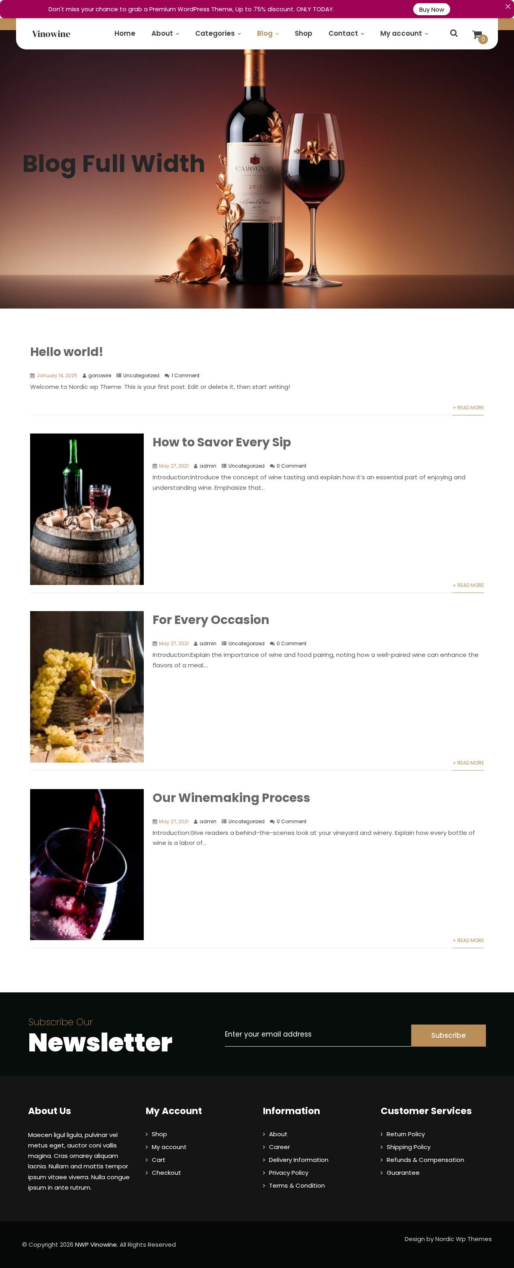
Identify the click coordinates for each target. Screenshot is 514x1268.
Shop (303, 33)
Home (124, 33)
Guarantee (403, 1172)
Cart (158, 1160)
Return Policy (406, 1134)
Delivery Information (298, 1160)
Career (279, 1147)
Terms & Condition (297, 1185)
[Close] (508, 6)
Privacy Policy (288, 1172)
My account (401, 33)
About (162, 33)
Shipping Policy (408, 1147)
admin (208, 465)
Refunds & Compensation (425, 1160)
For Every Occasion (211, 619)
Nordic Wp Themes (463, 1239)
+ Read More (468, 407)
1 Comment (185, 375)
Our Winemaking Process (231, 797)
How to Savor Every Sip (222, 442)
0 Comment (291, 465)
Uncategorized (141, 375)
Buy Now (431, 9)
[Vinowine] (51, 33)
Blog (265, 33)
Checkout (166, 1172)
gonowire (99, 375)
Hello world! (67, 351)
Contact (343, 33)
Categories (215, 33)
